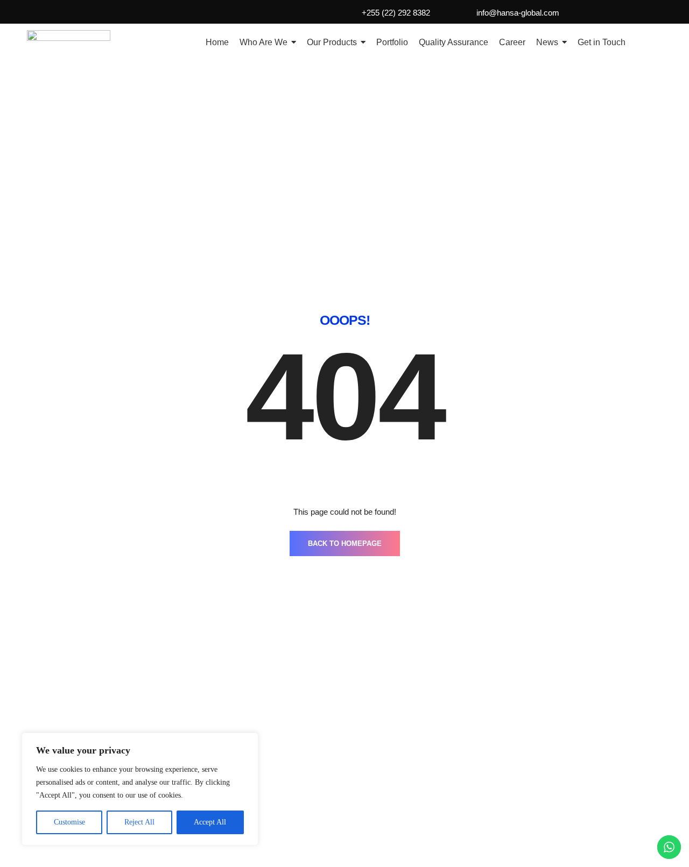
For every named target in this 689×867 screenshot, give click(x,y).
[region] (140, 789)
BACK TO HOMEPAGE (345, 543)
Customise (69, 822)
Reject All (139, 822)
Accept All (210, 822)
